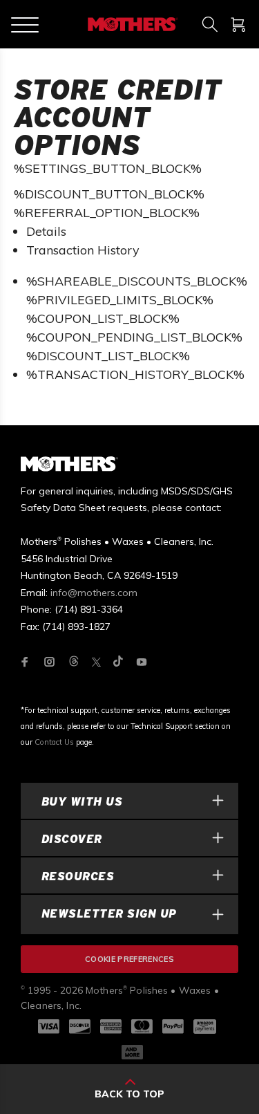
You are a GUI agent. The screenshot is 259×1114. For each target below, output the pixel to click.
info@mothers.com (93, 592)
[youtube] (142, 662)
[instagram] (50, 662)
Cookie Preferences (129, 959)
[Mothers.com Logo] (131, 24)
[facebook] (25, 662)
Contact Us (54, 742)
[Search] (209, 24)
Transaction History (83, 250)
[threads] (74, 662)
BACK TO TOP (129, 1094)
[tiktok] (118, 662)
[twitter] (96, 662)
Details (46, 231)
